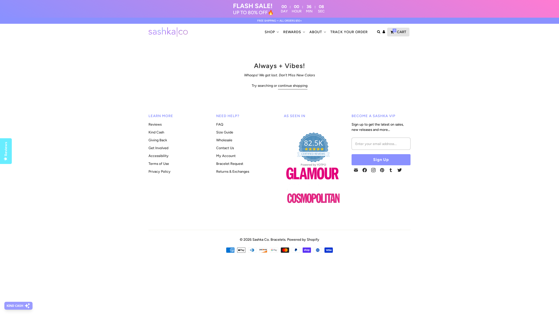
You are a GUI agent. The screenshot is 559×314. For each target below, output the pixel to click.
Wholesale (224, 140)
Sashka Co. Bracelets (268, 239)
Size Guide (224, 132)
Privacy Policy (159, 171)
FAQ (219, 124)
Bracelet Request (229, 164)
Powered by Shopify (303, 239)
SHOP (270, 32)
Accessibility (158, 156)
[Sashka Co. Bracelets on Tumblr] (390, 170)
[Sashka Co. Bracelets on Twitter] (399, 170)
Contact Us (225, 148)
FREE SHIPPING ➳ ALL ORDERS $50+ (279, 20)
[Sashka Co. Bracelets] (168, 32)
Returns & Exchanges (232, 171)
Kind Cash (156, 132)
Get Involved (158, 148)
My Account (226, 156)
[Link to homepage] (313, 198)
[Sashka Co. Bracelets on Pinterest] (382, 170)
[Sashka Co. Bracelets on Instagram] (373, 170)
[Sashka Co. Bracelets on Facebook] (364, 170)
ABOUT (315, 32)
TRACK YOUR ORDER (349, 32)
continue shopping (292, 86)
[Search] (378, 32)
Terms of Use (158, 164)
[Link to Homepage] (312, 182)
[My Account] (383, 32)
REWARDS (292, 32)
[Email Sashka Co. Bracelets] (356, 170)
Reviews (155, 124)
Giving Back (157, 140)
